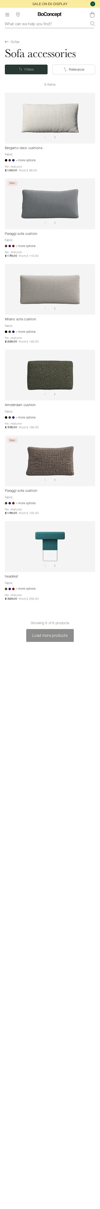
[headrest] (50, 546)
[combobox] (50, 24)
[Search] (92, 23)
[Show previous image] (45, 137)
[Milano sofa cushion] (50, 289)
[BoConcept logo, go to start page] (50, 14)
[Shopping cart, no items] (92, 14)
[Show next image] (55, 137)
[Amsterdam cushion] (50, 375)
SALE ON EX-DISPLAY (50, 4)
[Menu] (7, 14)
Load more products (50, 635)
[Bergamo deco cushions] (50, 118)
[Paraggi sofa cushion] (50, 203)
